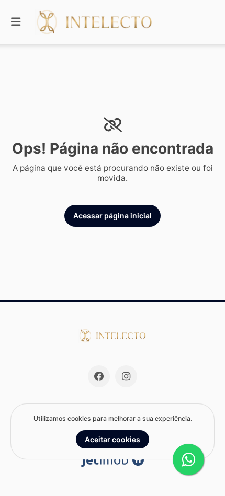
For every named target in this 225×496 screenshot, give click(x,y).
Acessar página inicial (112, 215)
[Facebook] (99, 376)
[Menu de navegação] (15, 22)
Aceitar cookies (112, 439)
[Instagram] (126, 376)
